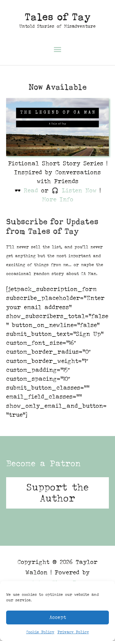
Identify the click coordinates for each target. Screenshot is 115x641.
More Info (57, 199)
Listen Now (79, 190)
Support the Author (57, 492)
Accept (57, 617)
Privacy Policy (73, 632)
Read (31, 190)
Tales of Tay (58, 17)
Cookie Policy (40, 632)
